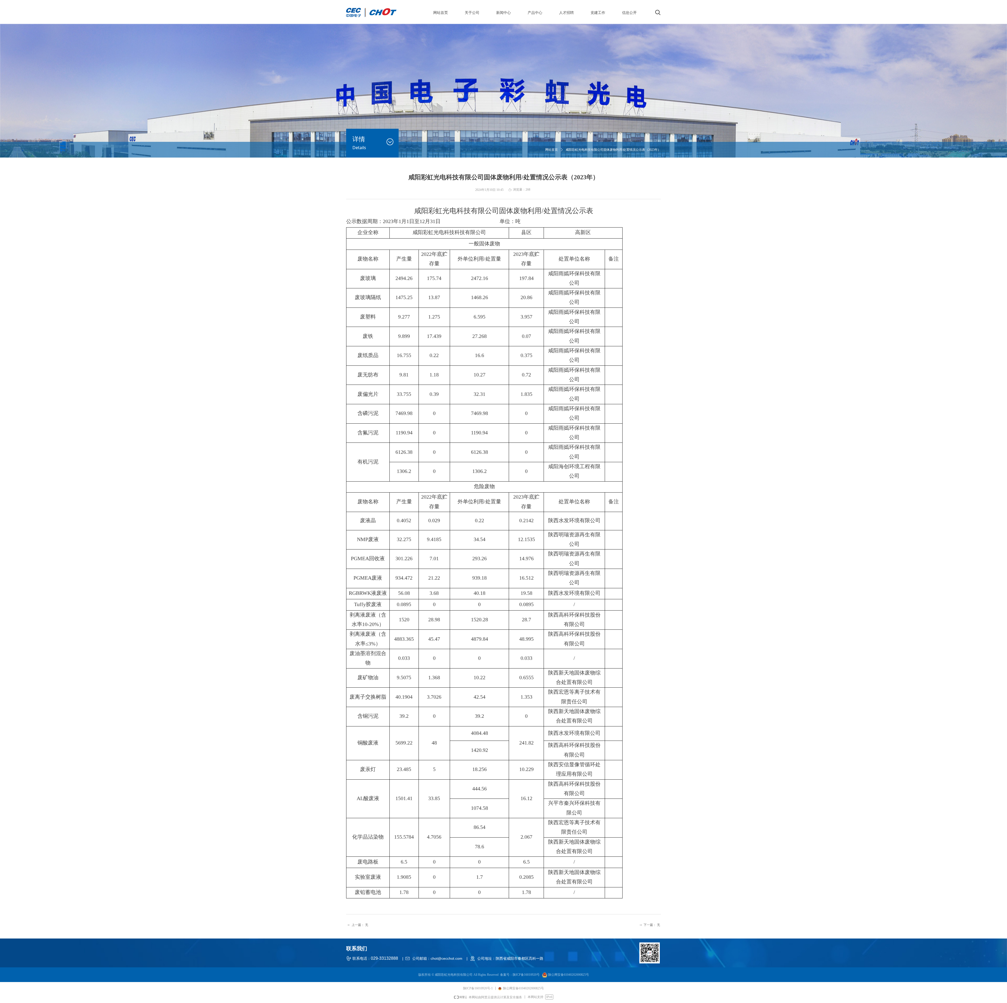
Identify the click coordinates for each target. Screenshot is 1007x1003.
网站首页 (551, 150)
